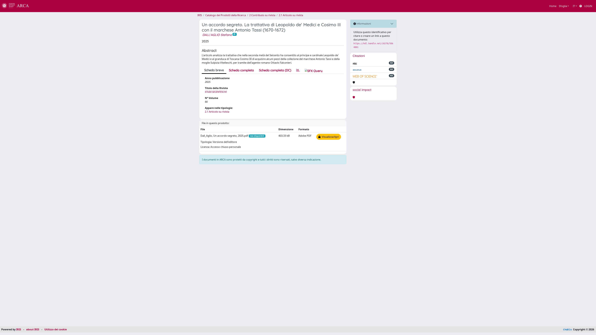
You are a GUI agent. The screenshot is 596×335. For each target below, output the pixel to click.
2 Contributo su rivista (262, 15)
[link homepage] (17, 6)
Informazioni (363, 23)
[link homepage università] (37, 6)
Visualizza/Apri (330, 136)
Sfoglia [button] (563, 6)
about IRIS (32, 329)
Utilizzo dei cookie (55, 329)
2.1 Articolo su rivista (291, 15)
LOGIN (588, 6)
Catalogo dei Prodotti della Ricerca (225, 15)
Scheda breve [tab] (214, 70)
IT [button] (574, 6)
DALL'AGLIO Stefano (217, 35)
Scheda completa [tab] (241, 70)
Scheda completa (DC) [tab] (275, 70)
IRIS (199, 15)
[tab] (298, 70)
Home (552, 6)
